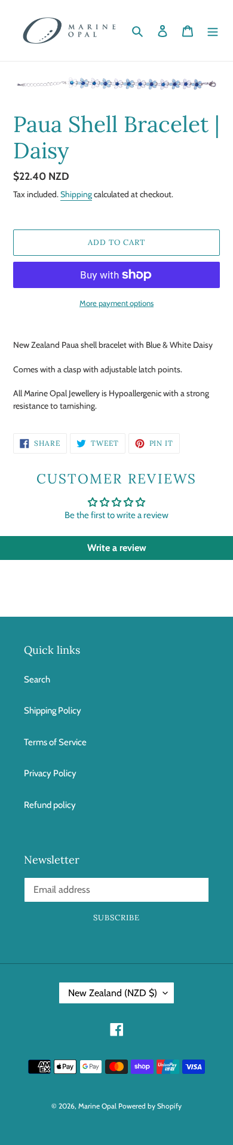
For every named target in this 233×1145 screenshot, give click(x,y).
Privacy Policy (50, 773)
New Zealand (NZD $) (112, 993)
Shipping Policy (52, 710)
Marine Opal (97, 1105)
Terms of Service (55, 742)
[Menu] (212, 31)
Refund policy (50, 805)
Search (37, 679)
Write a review (116, 547)
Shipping (76, 194)
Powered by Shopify (150, 1105)
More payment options (116, 303)
